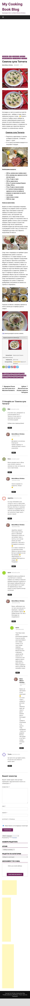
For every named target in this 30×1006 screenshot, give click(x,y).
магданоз (15, 375)
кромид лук (9, 375)
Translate (14, 837)
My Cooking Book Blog (19, 993)
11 (21, 65)
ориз (20, 375)
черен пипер (15, 377)
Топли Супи (24, 58)
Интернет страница (8, 819)
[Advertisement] (15, 37)
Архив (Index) (5, 56)
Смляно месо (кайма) (7, 58)
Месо (10, 56)
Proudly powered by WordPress (10, 994)
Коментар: (6, 787)
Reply (9, 427)
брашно (7, 373)
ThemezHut (15, 996)
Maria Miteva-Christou (7, 65)
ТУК (3, 333)
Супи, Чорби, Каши (16, 58)
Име (4, 806)
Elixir (9, 409)
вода (11, 373)
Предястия (22, 56)
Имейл (4, 812)
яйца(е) (21, 377)
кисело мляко (17, 373)
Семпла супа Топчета (15, 132)
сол (11, 377)
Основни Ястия (16, 56)
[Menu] (3, 17)
